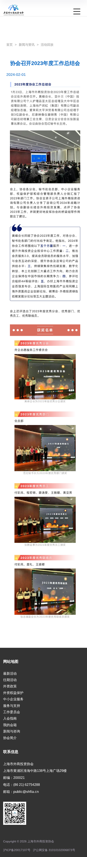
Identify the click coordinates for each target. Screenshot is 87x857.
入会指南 (10, 718)
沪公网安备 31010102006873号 (54, 850)
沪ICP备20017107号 (16, 850)
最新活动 (10, 673)
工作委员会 (11, 712)
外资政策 (10, 686)
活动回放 (47, 44)
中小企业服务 (13, 699)
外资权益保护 (13, 693)
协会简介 (10, 738)
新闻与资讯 (27, 44)
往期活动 (10, 680)
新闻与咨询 (11, 731)
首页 (9, 44)
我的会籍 (10, 725)
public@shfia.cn (26, 791)
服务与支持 (11, 705)
